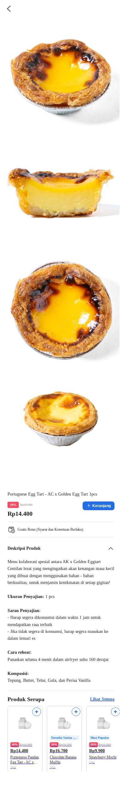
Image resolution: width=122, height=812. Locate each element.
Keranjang (101, 506)
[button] (61, 548)
